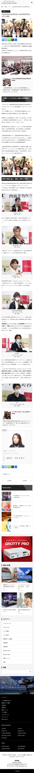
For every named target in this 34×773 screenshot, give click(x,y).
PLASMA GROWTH (6, 733)
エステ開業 (6, 631)
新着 (4, 662)
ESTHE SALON (5, 746)
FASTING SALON (6, 748)
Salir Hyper (4, 737)
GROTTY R (4, 731)
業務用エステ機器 (7, 639)
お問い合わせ (5, 719)
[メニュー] (31, 2)
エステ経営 (6, 635)
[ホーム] (2, 6)
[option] (17, 685)
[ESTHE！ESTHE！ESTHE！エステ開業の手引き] (9, 2)
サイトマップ (5, 717)
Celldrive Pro (21, 731)
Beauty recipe (6, 654)
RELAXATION (21, 748)
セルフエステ (6, 627)
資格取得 (5, 646)
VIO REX (4, 728)
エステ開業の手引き (6, 700)
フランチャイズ (7, 623)
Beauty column (7, 650)
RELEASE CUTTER (6, 735)
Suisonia (20, 728)
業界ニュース (6, 11)
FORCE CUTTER (22, 733)
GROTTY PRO (21, 735)
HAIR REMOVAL (22, 746)
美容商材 (5, 642)
